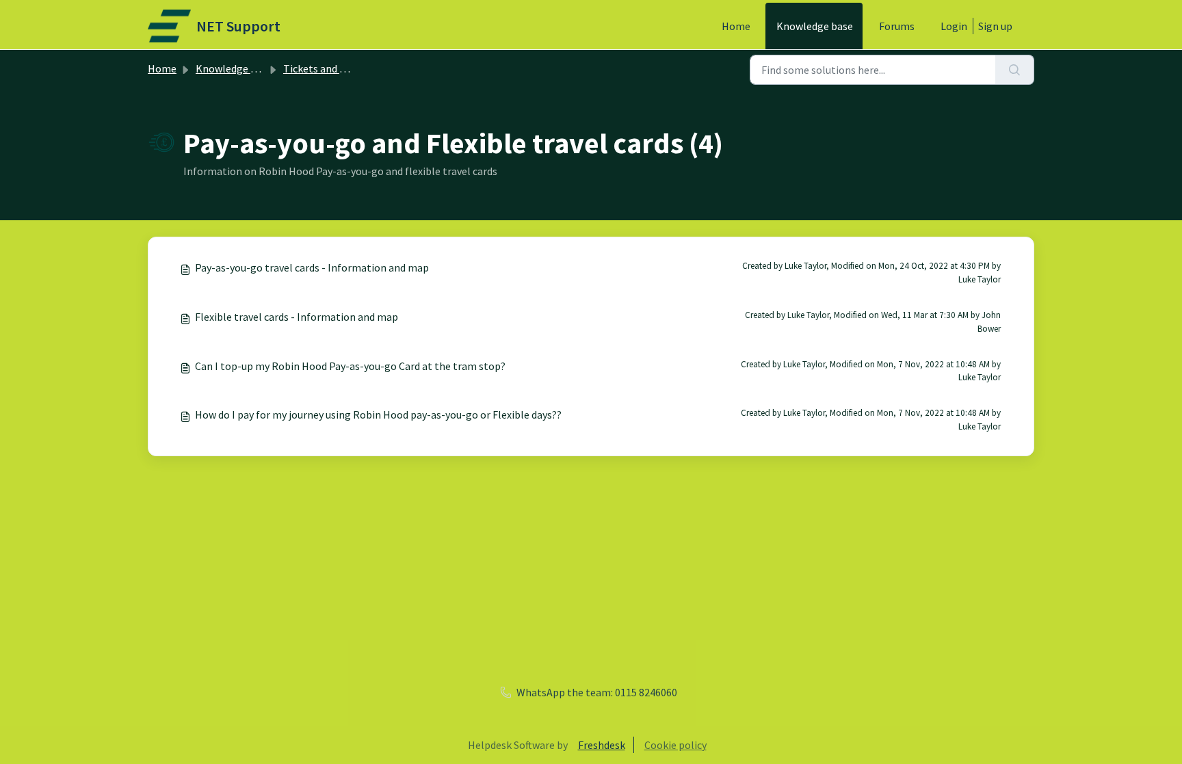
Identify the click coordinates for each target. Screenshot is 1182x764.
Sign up (995, 26)
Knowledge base (814, 26)
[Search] (1014, 70)
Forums (897, 26)
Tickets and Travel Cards (340, 68)
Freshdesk (601, 745)
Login (954, 26)
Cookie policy (675, 745)
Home (736, 26)
